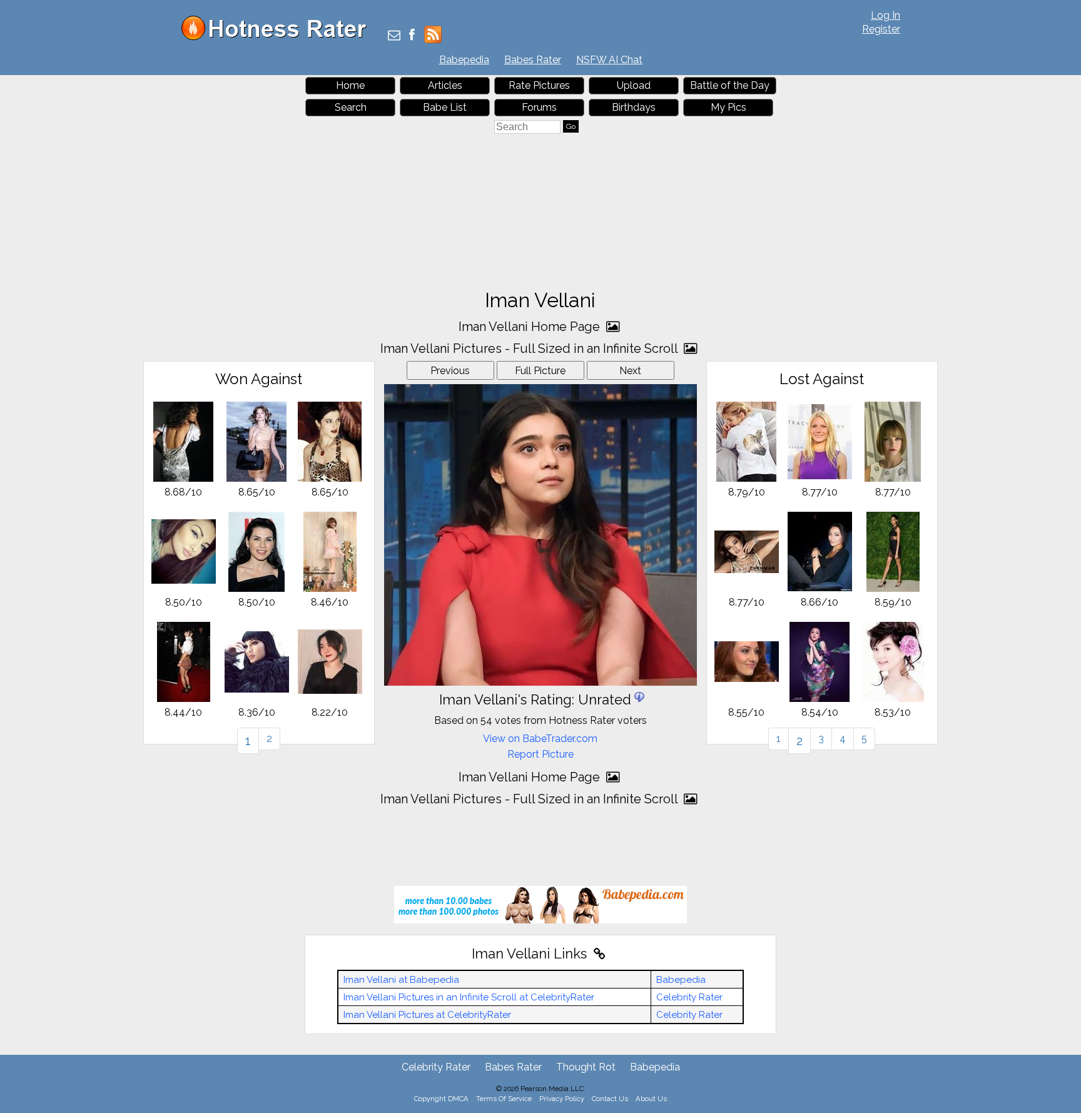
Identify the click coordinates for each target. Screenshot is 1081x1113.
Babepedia (464, 60)
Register (881, 29)
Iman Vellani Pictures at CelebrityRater (427, 1014)
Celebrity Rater (689, 997)
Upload (634, 85)
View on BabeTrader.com (540, 739)
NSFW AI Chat (609, 60)
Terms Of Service (504, 1098)
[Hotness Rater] (278, 37)
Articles (445, 85)
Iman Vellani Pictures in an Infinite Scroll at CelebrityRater (468, 997)
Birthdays (634, 107)
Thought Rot (586, 1067)
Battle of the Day (729, 85)
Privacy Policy (561, 1098)
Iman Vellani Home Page (531, 326)
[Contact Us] (394, 36)
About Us (651, 1098)
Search (351, 107)
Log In (885, 15)
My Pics (728, 107)
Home (350, 85)
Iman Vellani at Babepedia (401, 979)
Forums (539, 107)
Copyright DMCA (441, 1098)
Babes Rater (532, 60)
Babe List (445, 107)
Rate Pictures (539, 85)
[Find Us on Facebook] (412, 36)
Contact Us (610, 1098)
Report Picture (540, 754)
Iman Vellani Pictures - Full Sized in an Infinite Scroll (530, 348)
